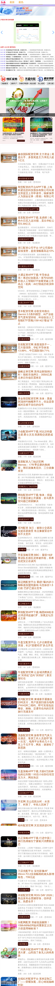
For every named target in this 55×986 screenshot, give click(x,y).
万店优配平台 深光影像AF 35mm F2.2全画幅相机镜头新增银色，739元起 (36, 874)
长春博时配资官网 (20, 140)
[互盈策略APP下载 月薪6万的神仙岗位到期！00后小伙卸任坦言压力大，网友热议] (9, 775)
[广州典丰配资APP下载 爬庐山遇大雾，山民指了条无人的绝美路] (27, 102)
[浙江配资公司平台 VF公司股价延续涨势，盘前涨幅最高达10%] (9, 251)
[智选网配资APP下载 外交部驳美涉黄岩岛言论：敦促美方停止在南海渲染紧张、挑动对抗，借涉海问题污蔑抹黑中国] (41, 124)
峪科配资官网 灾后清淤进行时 (35, 825)
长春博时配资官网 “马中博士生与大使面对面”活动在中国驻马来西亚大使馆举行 (13, 133)
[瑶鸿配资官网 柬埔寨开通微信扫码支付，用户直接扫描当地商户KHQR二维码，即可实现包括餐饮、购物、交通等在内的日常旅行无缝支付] (9, 702)
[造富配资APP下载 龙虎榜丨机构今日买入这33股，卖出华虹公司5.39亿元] (9, 221)
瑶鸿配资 (22, 549)
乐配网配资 (23, 944)
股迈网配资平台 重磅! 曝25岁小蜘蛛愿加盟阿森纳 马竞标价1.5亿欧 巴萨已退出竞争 (36, 585)
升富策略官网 (24, 576)
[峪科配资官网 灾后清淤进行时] (9, 829)
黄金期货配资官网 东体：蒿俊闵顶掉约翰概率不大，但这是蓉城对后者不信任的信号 (36, 401)
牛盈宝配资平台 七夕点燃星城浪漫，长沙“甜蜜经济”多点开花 (35, 643)
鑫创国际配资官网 (25, 178)
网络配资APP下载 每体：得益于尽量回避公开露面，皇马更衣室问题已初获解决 (36, 498)
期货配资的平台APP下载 (28, 209)
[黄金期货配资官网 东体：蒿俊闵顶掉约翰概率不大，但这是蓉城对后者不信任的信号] (9, 402)
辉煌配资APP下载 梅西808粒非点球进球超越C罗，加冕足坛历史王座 (36, 615)
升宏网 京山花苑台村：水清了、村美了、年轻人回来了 (34, 802)
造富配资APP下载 (25, 239)
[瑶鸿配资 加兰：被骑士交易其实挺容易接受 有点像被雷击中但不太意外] (9, 531)
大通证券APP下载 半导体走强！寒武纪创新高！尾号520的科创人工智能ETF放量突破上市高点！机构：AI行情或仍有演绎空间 (36, 281)
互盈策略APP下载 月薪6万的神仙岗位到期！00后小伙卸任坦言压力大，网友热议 (36, 774)
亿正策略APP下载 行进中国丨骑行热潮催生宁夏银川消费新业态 (36, 841)
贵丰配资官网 (24, 339)
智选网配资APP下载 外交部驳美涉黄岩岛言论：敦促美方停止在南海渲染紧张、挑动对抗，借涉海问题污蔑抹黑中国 (41, 134)
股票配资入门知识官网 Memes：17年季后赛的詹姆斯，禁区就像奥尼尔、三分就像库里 (36, 466)
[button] (2, 32)
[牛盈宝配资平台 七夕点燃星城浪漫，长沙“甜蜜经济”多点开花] (9, 646)
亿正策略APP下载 (25, 862)
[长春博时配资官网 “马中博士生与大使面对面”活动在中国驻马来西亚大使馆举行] (14, 124)
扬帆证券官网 (24, 393)
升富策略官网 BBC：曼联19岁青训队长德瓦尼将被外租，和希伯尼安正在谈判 (36, 558)
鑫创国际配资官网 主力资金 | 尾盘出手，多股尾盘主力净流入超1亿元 (36, 157)
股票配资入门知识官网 (27, 486)
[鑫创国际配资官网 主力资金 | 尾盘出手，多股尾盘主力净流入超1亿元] (9, 157)
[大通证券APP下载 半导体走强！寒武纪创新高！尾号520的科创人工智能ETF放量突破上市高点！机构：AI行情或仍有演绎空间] (9, 278)
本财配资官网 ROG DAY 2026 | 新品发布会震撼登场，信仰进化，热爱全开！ (35, 898)
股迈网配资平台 (24, 603)
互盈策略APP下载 (25, 793)
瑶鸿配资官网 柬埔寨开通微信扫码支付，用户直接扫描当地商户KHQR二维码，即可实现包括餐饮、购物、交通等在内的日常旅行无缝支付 (36, 705)
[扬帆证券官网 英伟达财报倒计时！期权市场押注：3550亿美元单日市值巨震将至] (9, 375)
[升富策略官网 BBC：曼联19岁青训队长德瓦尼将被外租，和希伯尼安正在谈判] (9, 558)
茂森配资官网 (24, 765)
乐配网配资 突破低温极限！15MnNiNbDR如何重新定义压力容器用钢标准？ (35, 925)
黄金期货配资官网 (25, 423)
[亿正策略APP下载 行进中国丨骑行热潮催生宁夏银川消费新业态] (9, 841)
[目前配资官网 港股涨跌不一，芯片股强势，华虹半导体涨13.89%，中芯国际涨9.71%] (9, 348)
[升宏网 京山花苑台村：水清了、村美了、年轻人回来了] (9, 805)
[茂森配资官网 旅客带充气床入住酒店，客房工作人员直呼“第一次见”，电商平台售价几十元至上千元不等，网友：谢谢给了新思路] (9, 738)
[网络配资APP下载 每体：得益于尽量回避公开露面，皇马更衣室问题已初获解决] (9, 498)
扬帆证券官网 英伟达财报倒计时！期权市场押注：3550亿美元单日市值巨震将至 (35, 374)
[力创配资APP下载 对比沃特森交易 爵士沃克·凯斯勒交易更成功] (9, 435)
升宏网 (21, 820)
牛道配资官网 (24, 693)
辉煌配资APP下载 (25, 633)
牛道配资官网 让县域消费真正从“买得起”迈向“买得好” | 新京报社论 (35, 675)
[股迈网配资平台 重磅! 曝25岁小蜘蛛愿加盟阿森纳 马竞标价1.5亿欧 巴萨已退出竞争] (9, 585)
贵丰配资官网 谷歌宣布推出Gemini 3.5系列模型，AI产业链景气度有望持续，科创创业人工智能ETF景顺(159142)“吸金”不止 (36, 317)
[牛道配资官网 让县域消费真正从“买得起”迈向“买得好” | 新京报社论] (9, 675)
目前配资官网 (24, 366)
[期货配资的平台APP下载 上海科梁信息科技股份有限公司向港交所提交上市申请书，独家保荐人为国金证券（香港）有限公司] (9, 190)
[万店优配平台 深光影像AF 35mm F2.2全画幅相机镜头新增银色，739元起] (9, 874)
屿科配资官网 (24, 832)
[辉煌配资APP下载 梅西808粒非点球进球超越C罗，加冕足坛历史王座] (9, 615)
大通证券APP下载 (25, 302)
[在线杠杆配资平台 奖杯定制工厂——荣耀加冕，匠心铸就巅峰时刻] (9, 982)
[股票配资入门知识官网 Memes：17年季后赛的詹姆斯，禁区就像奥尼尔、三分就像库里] (9, 465)
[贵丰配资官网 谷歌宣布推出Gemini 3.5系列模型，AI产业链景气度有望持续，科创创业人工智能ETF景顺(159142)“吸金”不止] (9, 314)
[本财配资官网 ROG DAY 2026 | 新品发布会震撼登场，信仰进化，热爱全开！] (9, 898)
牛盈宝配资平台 (24, 663)
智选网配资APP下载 (48, 142)
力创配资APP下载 (25, 453)
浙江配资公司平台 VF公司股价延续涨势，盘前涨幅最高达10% (36, 249)
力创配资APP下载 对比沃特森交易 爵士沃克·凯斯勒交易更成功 (35, 434)
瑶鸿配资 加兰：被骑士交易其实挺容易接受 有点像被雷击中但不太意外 (35, 531)
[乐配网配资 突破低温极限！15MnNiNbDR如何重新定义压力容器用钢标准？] (9, 925)
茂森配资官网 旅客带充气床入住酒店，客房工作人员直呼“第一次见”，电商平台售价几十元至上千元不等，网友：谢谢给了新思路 (36, 741)
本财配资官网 (24, 916)
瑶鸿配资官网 (24, 729)
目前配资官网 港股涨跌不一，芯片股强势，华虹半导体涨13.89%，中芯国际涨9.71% (35, 347)
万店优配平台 (24, 889)
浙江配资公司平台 (25, 266)
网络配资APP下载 (25, 519)
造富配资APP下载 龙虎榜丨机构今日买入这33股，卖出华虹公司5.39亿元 (36, 220)
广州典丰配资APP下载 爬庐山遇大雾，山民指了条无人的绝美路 (18, 115)
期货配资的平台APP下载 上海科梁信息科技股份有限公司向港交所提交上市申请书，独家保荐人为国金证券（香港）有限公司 (36, 191)
